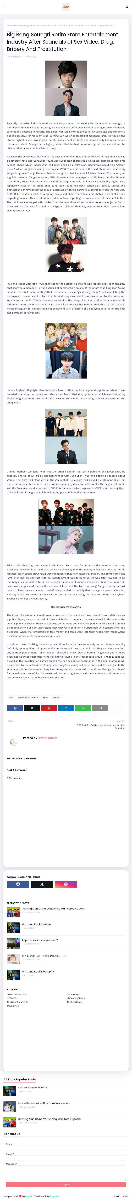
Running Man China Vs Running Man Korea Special (53, 908)
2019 (16, 25)
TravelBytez (13, 1005)
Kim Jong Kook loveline (36, 924)
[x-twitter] (42, 884)
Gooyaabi (54, 1196)
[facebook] (18, 884)
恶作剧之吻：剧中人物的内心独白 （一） (45, 956)
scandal (56, 697)
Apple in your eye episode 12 (40, 940)
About (126, 1196)
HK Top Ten (12, 998)
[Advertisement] (66, 1037)
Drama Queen (14, 56)
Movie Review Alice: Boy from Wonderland (44, 1103)
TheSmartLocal (74, 1002)
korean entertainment (28, 697)
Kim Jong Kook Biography (38, 971)
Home (9, 25)
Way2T (28, 1196)
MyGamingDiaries (76, 998)
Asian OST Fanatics (16, 994)
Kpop (45, 697)
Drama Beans (74, 994)
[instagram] (66, 884)
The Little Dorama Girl (18, 1002)
